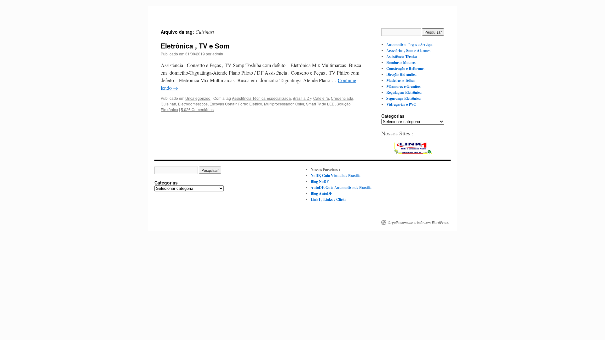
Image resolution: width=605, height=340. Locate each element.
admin (217, 53)
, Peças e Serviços (409, 44)
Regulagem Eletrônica (404, 92)
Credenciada (342, 98)
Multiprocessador (278, 103)
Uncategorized (197, 98)
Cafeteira (321, 98)
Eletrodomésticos (193, 103)
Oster (299, 103)
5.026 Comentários (197, 109)
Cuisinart (168, 103)
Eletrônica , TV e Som (195, 45)
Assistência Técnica (401, 56)
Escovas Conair (223, 103)
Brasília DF (302, 98)
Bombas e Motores (401, 62)
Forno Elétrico (250, 103)
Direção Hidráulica (401, 74)
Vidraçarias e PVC (401, 104)
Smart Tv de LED (320, 103)
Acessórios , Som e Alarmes (408, 50)
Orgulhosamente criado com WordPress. (418, 222)
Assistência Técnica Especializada (261, 98)
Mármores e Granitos (403, 86)
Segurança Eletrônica (403, 98)
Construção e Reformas (405, 68)
